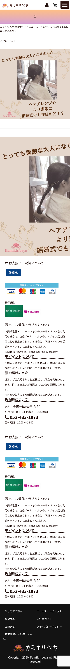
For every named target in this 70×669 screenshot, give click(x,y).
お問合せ (10, 626)
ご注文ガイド (44, 619)
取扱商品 (10, 619)
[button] (64, 5)
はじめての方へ (13, 611)
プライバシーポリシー (49, 626)
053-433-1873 (23, 417)
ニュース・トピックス (49, 611)
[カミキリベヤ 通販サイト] (15, 5)
